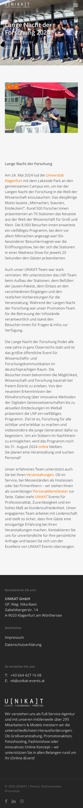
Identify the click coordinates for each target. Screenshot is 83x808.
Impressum (14, 637)
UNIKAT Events (21, 42)
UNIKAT (41, 496)
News (25, 47)
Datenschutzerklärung (23, 644)
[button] (75, 5)
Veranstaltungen (40, 474)
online (43, 446)
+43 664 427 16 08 (26, 675)
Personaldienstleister (50, 491)
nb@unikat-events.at (27, 680)
